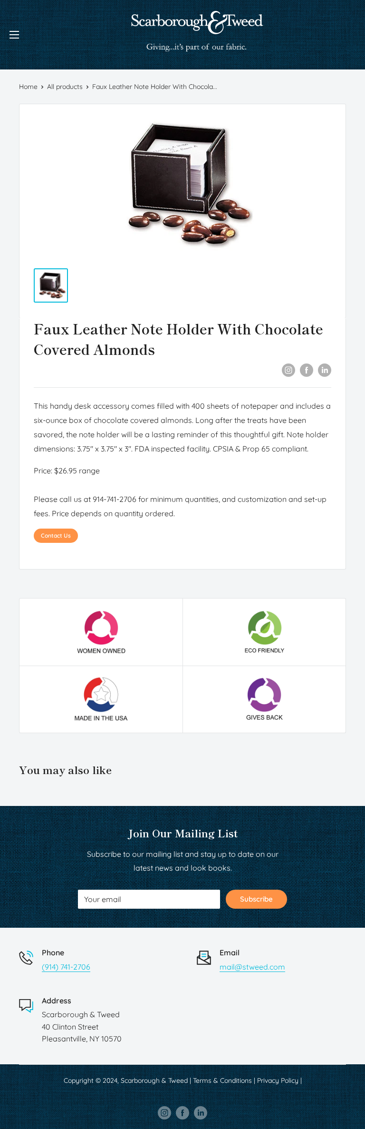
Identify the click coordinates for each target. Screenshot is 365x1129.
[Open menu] (14, 35)
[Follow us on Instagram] (164, 1112)
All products (65, 86)
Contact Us (56, 535)
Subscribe (256, 898)
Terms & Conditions (222, 1080)
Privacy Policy (277, 1080)
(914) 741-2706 (66, 967)
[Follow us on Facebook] (182, 1112)
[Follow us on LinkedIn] (200, 1112)
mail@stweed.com (252, 967)
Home (28, 86)
